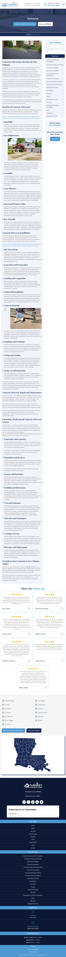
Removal (49, 102)
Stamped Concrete (51, 116)
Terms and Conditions (33, 949)
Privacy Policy (33, 952)
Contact (33, 848)
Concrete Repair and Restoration (52, 74)
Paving (48, 96)
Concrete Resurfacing (52, 78)
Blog (33, 845)
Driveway (49, 93)
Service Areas (33, 834)
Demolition (49, 90)
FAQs (33, 839)
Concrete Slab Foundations (54, 84)
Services (33, 831)
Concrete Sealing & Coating (54, 81)
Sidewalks (49, 113)
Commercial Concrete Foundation (52, 61)
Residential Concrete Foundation (52, 106)
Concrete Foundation (52, 68)
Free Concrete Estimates (25, 24)
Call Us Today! (45, 24)
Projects (33, 836)
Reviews (55, 139)
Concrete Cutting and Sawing (54, 65)
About (33, 828)
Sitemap (33, 946)
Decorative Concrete (52, 87)
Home (28, 34)
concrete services (31, 567)
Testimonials (33, 842)
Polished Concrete (51, 99)
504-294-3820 (54, 5)
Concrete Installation (52, 70)
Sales (48, 110)
